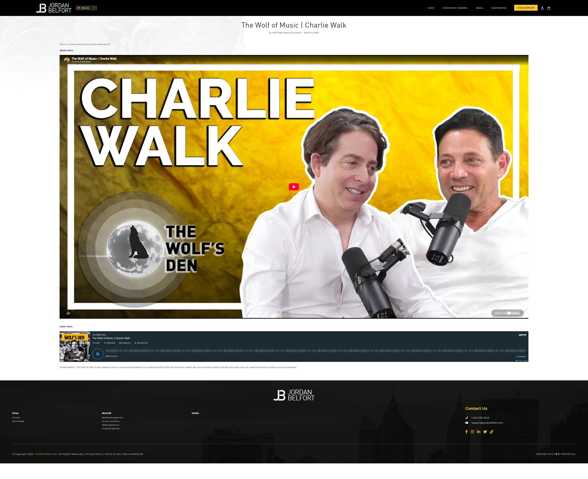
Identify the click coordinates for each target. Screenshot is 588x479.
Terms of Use (113, 454)
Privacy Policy (94, 454)
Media (195, 413)
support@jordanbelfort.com (487, 422)
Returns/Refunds (133, 454)
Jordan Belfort (46, 454)
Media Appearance (110, 425)
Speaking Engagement (112, 417)
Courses (16, 417)
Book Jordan (525, 7)
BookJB (106, 413)
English (85, 8)
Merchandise (18, 421)
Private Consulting (110, 421)
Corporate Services (110, 428)
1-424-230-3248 (480, 417)
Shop (15, 413)
